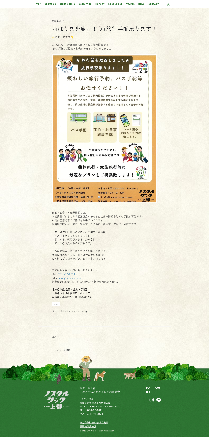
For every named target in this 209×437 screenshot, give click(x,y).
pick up (84, 311)
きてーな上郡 (58, 311)
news (56, 304)
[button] (168, 4)
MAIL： (84, 406)
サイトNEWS (72, 311)
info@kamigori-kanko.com (102, 406)
